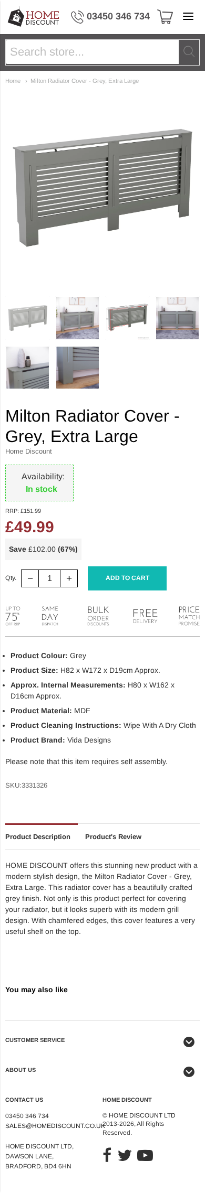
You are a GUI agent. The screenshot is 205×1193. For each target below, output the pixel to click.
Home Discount (28, 451)
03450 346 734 (118, 16)
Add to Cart (127, 578)
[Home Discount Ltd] (34, 17)
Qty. (10, 578)
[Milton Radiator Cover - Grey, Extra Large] (27, 318)
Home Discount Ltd (142, 1115)
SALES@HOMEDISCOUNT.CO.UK (55, 1126)
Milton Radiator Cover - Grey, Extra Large (84, 81)
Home (12, 81)
